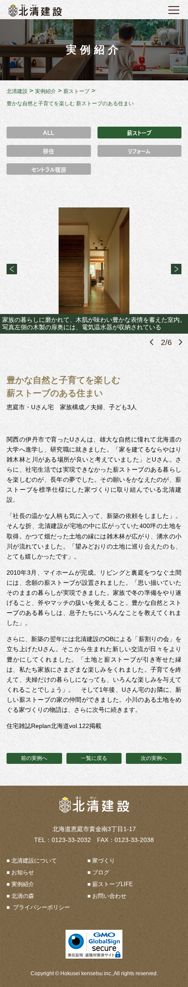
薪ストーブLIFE (112, 884)
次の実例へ (154, 758)
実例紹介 (22, 884)
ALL (48, 132)
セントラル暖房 (48, 169)
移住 (48, 150)
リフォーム (139, 150)
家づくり (103, 860)
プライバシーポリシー (40, 907)
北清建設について (34, 860)
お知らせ (22, 872)
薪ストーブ (139, 132)
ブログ (100, 872)
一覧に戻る (94, 758)
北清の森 (22, 896)
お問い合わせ (109, 896)
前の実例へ (34, 758)
